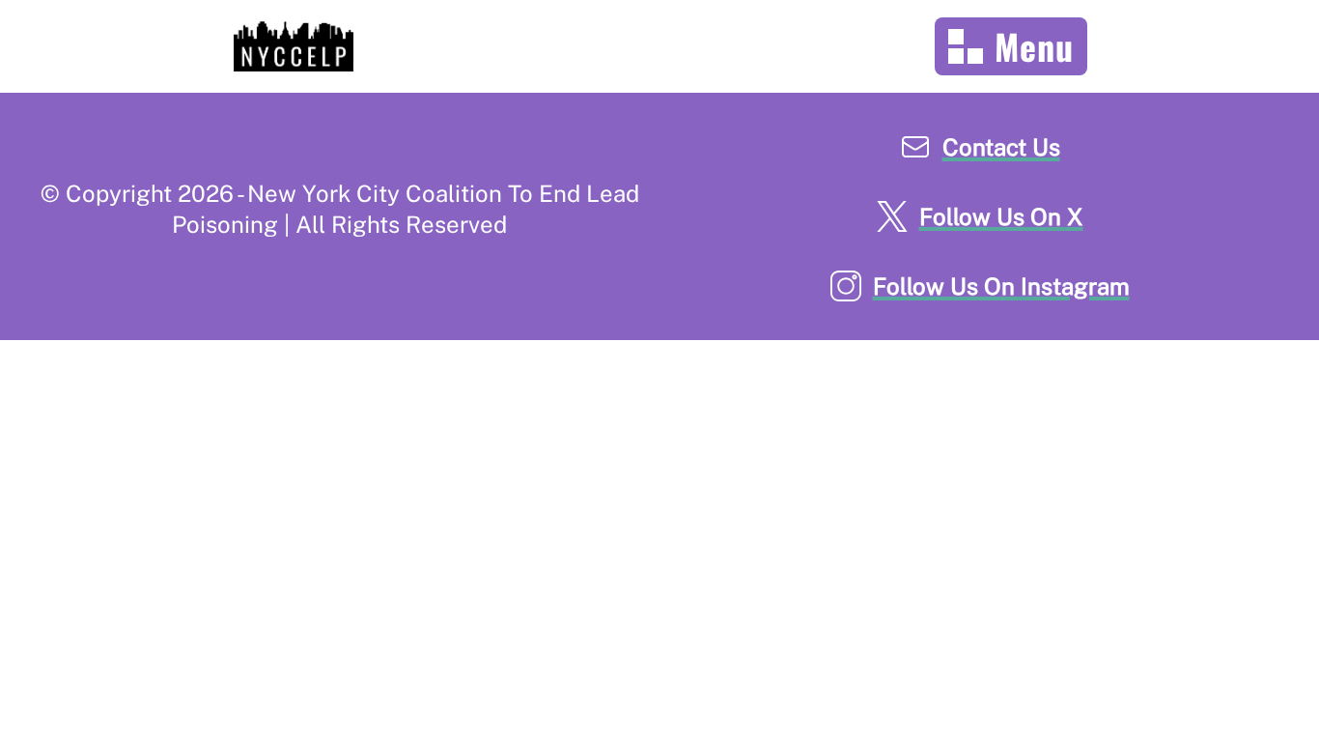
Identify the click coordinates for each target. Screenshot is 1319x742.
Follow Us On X (1001, 216)
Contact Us (1001, 146)
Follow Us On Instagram (1001, 286)
